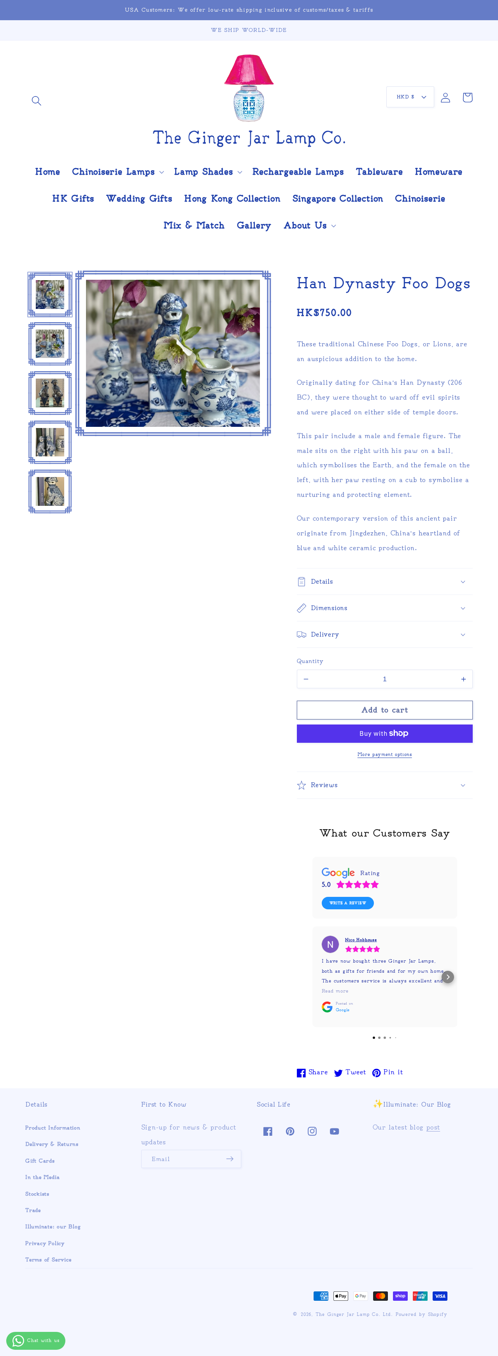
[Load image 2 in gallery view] (50, 344)
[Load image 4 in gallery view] (50, 442)
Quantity (310, 661)
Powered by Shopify (421, 1314)
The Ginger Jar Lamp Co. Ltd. (354, 1314)
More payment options (385, 754)
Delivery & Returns (52, 1144)
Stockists (37, 1194)
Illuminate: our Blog (53, 1226)
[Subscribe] (230, 1159)
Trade (33, 1210)
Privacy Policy (45, 1243)
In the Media (42, 1177)
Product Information (53, 1127)
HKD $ (405, 96)
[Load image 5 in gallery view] (50, 491)
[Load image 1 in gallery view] (50, 294)
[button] (36, 100)
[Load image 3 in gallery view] (50, 393)
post (433, 1127)
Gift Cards (40, 1161)
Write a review (348, 903)
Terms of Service (48, 1259)
